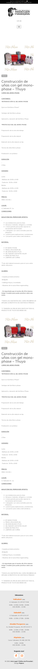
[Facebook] (16, 655)
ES (20, 21)
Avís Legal (14, 661)
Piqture (21, 663)
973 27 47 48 (14, 1)
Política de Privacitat (25, 661)
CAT (18, 21)
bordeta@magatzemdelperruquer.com (15, 2)
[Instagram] (22, 655)
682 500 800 (28, 2)
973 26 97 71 (22, 1)
